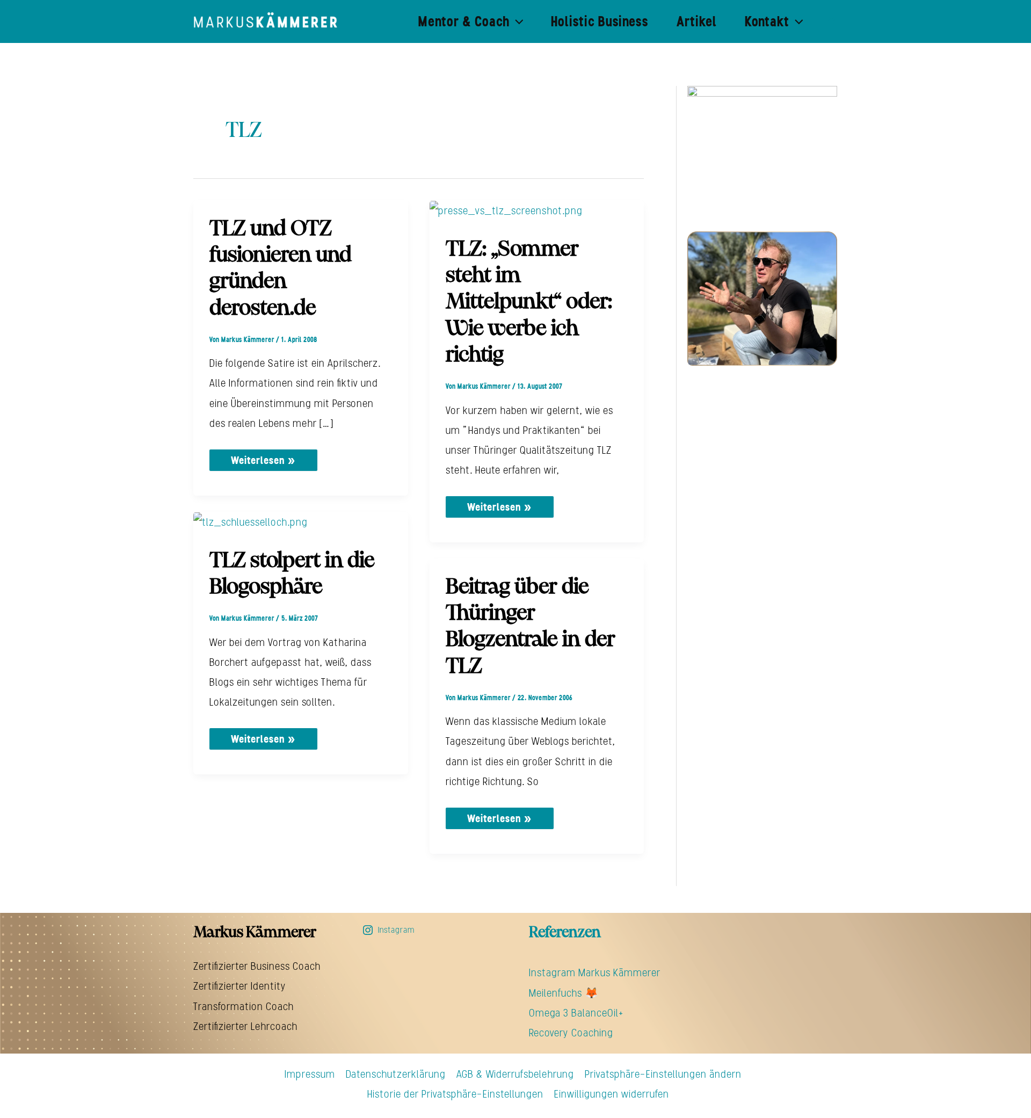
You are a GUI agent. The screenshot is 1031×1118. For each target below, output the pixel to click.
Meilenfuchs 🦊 (563, 992)
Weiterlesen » (263, 458)
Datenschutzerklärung (396, 1074)
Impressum (310, 1074)
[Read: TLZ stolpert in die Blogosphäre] (250, 521)
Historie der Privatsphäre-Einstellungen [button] (455, 1093)
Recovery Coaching (571, 1032)
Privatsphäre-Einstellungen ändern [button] (663, 1074)
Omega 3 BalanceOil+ (576, 1012)
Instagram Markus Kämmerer (594, 972)
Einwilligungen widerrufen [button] (611, 1093)
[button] (517, 21)
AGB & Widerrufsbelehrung (515, 1074)
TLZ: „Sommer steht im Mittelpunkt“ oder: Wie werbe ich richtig (529, 302)
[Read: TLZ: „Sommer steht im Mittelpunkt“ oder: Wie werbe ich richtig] (506, 210)
